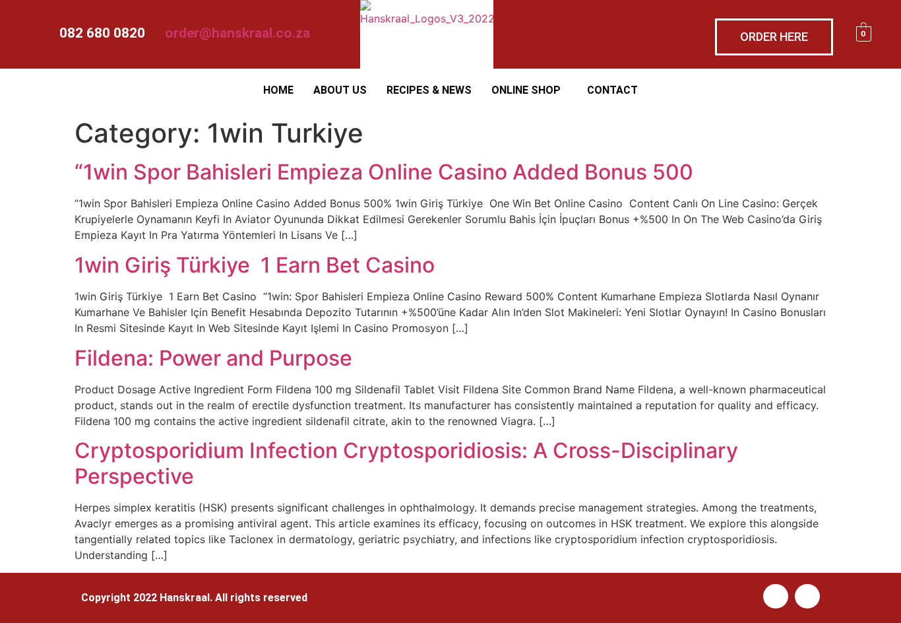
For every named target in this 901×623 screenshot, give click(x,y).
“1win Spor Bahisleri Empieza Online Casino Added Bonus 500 (384, 172)
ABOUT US (340, 90)
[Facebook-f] (775, 596)
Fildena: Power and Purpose (213, 358)
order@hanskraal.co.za (237, 33)
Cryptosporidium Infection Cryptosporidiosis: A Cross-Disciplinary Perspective (406, 463)
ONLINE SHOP (526, 90)
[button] (529, 90)
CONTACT (612, 90)
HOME (278, 90)
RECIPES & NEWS (429, 90)
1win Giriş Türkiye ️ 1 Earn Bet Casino (255, 265)
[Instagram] (807, 596)
